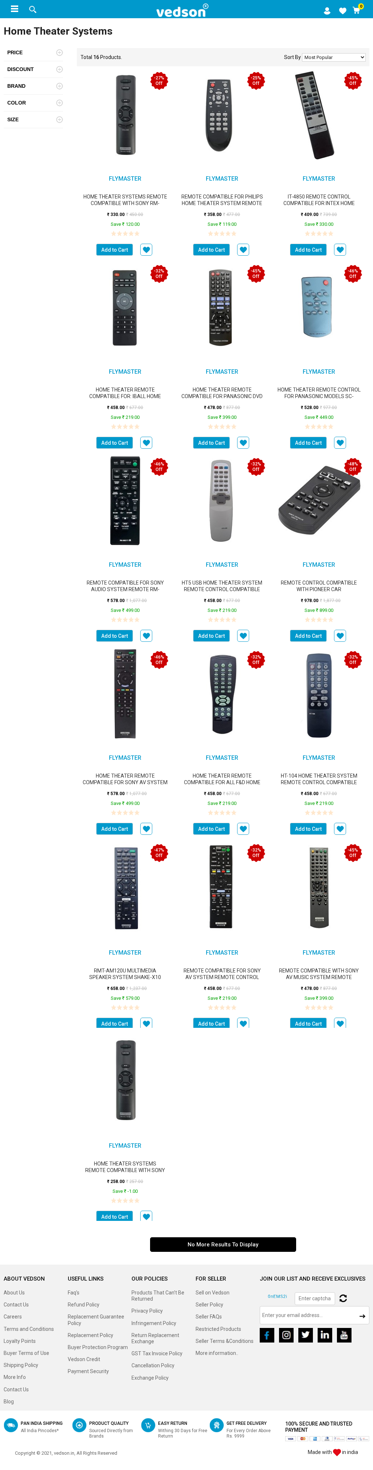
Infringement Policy (153, 1323)
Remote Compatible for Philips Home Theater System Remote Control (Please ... (222, 203)
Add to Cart (114, 250)
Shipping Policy (21, 1365)
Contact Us (16, 1305)
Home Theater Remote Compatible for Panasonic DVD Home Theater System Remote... (222, 396)
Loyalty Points (20, 1341)
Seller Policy (209, 1305)
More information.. (217, 1353)
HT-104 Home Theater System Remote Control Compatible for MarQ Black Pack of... (319, 782)
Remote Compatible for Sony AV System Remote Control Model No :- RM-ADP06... (222, 977)
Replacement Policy (90, 1335)
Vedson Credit (84, 1359)
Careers (13, 1317)
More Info (15, 1377)
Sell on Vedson (212, 1293)
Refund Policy (83, 1305)
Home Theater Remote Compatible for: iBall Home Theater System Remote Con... (125, 396)
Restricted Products (218, 1329)
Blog (9, 1401)
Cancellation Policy (152, 1365)
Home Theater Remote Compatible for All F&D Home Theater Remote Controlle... (222, 782)
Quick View (125, 122)
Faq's (73, 1293)
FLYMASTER (125, 178)
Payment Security (88, 1371)
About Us (14, 1293)
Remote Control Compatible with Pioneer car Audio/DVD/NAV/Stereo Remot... (319, 589)
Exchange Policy (150, 1378)
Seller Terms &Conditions (225, 1341)
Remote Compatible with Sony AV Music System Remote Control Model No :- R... (319, 977)
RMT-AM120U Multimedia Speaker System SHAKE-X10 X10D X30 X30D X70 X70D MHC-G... (125, 977)
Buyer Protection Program (98, 1347)
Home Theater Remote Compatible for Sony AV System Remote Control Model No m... (125, 782)
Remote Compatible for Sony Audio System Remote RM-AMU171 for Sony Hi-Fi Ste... (125, 589)
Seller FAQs (209, 1317)
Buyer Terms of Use (26, 1353)
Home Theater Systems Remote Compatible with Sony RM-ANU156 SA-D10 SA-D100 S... (125, 203)
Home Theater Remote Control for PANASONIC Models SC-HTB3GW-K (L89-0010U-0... (319, 396)
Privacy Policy (147, 1311)
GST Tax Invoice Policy (156, 1353)
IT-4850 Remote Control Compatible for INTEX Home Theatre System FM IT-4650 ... (319, 203)
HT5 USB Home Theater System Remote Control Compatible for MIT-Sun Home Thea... (222, 589)
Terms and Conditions (29, 1329)
